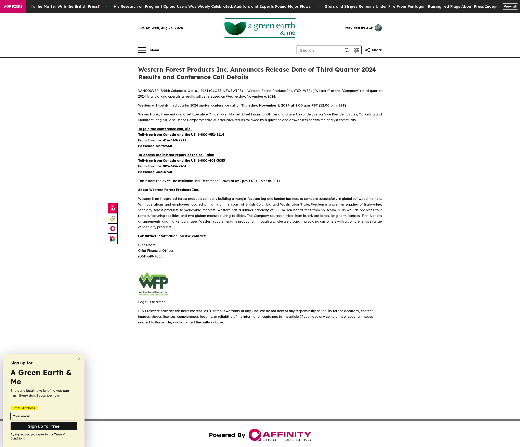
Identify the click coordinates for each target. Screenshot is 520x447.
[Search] (347, 50)
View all (510, 6)
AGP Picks (13, 6)
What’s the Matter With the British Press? (61, 6)
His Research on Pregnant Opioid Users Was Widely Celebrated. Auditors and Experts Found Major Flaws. (212, 6)
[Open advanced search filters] (356, 50)
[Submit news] (112, 208)
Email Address (24, 408)
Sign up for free (44, 426)
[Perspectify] (112, 218)
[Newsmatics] (112, 239)
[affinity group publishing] (112, 229)
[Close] (79, 359)
